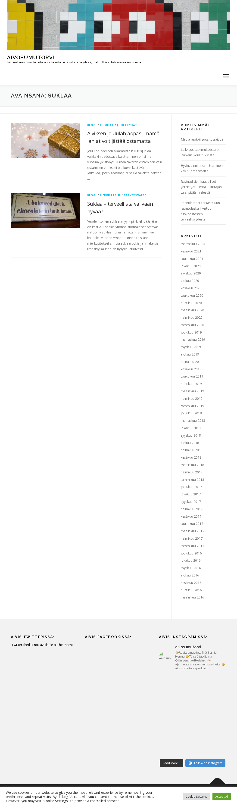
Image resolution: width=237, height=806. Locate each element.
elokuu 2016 (190, 575)
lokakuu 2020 (191, 266)
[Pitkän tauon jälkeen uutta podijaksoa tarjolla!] (175, 685)
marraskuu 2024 (193, 244)
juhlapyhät (127, 125)
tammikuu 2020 (192, 325)
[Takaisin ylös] (217, 784)
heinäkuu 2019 (192, 361)
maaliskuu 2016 (192, 597)
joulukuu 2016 (191, 553)
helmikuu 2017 (192, 538)
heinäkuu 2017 (192, 509)
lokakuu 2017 (191, 494)
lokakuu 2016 (191, 560)
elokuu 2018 (190, 443)
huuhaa (107, 125)
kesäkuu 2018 (191, 457)
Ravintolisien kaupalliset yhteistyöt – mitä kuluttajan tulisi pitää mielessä (201, 187)
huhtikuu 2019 (191, 383)
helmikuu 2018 (192, 472)
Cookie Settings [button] (196, 796)
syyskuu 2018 (191, 435)
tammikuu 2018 (192, 479)
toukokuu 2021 (192, 258)
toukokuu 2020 (192, 295)
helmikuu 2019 (192, 398)
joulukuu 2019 (191, 332)
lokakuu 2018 (191, 428)
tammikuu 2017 (192, 546)
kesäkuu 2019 (191, 369)
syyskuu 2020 (191, 273)
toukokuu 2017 (192, 523)
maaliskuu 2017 (192, 531)
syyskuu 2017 (191, 501)
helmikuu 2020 (192, 317)
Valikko (226, 76)
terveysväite (135, 195)
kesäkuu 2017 (191, 516)
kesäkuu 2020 (191, 288)
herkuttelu (110, 195)
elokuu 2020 (190, 280)
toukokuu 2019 (192, 376)
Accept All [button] (221, 796)
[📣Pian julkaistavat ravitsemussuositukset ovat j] (175, 726)
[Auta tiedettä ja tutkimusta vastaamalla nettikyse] (175, 746)
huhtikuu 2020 (191, 303)
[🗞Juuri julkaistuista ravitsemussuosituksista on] (175, 705)
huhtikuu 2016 (191, 590)
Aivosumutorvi (31, 57)
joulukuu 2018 (191, 413)
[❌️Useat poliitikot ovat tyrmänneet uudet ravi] (210, 685)
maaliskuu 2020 (192, 310)
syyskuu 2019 (191, 347)
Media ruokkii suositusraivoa (202, 139)
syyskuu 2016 (191, 568)
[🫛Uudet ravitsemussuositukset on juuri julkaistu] (210, 705)
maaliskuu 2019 (192, 391)
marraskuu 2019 (193, 339)
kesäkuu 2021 (191, 251)
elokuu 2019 (190, 354)
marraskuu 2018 (193, 420)
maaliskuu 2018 (192, 465)
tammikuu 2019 (192, 406)
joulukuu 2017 (191, 487)
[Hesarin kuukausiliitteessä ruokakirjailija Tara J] (210, 726)
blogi (92, 125)
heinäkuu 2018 (192, 450)
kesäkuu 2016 (191, 582)
